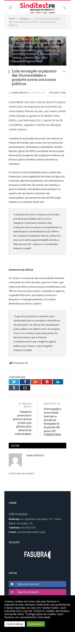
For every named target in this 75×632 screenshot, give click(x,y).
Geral (63, 92)
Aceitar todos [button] (36, 624)
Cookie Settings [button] (14, 624)
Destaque (54, 92)
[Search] (64, 7)
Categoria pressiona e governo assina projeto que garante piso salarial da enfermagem (22, 422)
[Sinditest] (37, 7)
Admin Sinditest (20, 92)
